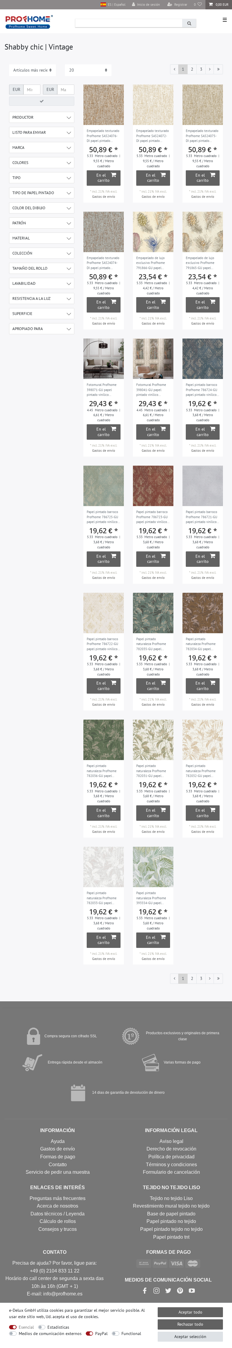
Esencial (26, 1327)
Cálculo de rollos (58, 1221)
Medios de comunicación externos (50, 1333)
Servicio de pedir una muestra (58, 1172)
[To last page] (218, 69)
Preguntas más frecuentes (57, 1198)
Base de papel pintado (171, 1213)
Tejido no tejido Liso (171, 1198)
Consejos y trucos (57, 1229)
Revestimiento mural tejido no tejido (171, 1205)
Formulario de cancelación (171, 1172)
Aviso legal (171, 1141)
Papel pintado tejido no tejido (171, 1229)
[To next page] (209, 69)
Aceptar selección (190, 1336)
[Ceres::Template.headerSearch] (189, 23)
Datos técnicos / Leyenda (58, 1213)
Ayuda (58, 1141)
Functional (131, 1333)
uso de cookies (84, 1316)
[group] (153, 232)
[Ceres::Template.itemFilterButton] (41, 101)
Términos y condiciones (171, 1164)
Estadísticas (58, 1327)
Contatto (58, 1164)
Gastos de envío (103, 196)
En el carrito (103, 177)
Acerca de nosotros (57, 1205)
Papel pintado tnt (171, 1237)
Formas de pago (57, 1156)
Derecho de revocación (171, 1148)
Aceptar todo (190, 1312)
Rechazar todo (190, 1324)
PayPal (101, 1333)
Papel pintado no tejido (171, 1221)
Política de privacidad (171, 1156)
